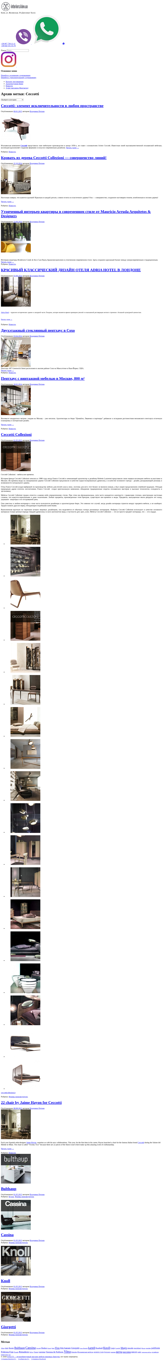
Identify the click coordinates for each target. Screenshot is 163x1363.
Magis (124, 1348)
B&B (6, 1348)
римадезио (4, 1355)
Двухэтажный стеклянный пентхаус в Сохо (38, 330)
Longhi (117, 1348)
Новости (9, 86)
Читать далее (72, 148)
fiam (53, 1348)
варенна (113, 1352)
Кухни (11, 1197)
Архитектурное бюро (14, 84)
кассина (127, 1352)
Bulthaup (8, 1188)
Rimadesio (24, 1352)
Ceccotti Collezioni (16, 434)
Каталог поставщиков (15, 82)
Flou (57, 1348)
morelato (148, 1348)
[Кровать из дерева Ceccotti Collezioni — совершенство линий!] (16, 194)
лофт (139, 1352)
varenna (42, 1352)
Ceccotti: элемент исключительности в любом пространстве (52, 106)
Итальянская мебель (85, 1352)
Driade (49, 1348)
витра (119, 1351)
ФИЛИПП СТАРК (99, 1352)
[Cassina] (16, 1229)
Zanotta (74, 1352)
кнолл (134, 1352)
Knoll (5, 1281)
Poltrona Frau (7, 1352)
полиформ (155, 1352)
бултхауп (107, 1352)
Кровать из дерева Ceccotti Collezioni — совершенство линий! (54, 157)
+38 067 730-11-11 (8, 44)
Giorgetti (8, 1327)
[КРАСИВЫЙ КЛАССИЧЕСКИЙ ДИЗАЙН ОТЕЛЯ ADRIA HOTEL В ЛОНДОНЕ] (16, 306)
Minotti (143, 1348)
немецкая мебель (146, 1352)
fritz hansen (65, 1348)
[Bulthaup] (16, 1183)
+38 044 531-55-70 (8, 46)
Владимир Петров (37, 111)
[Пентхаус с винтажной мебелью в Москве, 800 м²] (16, 414)
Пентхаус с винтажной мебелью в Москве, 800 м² (43, 378)
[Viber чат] (24, 44)
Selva (31, 1352)
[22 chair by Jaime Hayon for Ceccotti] (16, 1138)
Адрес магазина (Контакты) (17, 88)
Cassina (7, 1235)
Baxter (11, 1348)
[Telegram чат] (64, 44)
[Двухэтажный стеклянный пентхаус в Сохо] (16, 366)
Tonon (36, 1352)
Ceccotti (141, 1143)
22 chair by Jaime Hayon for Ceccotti (31, 1102)
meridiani (137, 1348)
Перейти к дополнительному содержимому (18, 78)
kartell (91, 1347)
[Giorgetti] (16, 1321)
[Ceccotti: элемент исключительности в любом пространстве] (16, 142)
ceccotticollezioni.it (8, 1093)
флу (10, 1354)
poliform (155, 1348)
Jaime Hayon (31, 1143)
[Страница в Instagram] (9, 66)
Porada (16, 1352)
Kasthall (99, 1348)
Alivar (3, 1348)
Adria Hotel (5, 312)
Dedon (44, 1348)
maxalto (130, 1348)
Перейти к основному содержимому (16, 75)
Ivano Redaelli (84, 1348)
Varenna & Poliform (54, 1352)
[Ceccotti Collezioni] (16, 470)
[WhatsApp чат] (47, 44)
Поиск (3, 50)
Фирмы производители (18, 1097)
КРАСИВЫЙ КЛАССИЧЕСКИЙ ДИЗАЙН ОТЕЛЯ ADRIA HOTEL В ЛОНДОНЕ (71, 270)
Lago (113, 1348)
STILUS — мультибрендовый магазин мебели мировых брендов (33, 1357)
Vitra (67, 1351)
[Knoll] (16, 1275)
